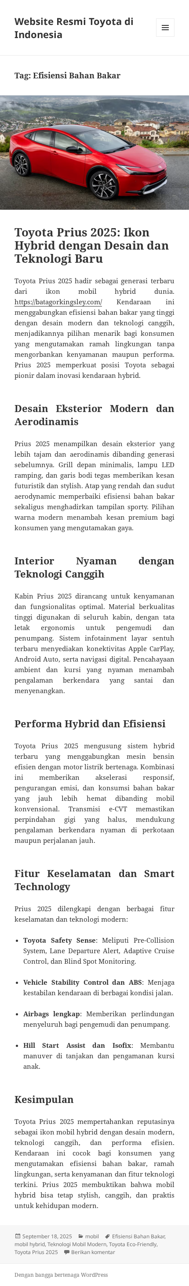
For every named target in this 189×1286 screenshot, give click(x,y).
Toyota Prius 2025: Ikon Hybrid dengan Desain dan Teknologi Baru (92, 245)
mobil (92, 1236)
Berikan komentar (93, 1252)
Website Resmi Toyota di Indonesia (74, 27)
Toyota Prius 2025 (36, 1252)
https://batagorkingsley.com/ (58, 301)
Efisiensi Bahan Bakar (138, 1236)
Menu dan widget (165, 36)
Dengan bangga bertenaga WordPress (61, 1275)
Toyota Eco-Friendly (132, 1244)
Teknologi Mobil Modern (76, 1244)
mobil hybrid (30, 1244)
